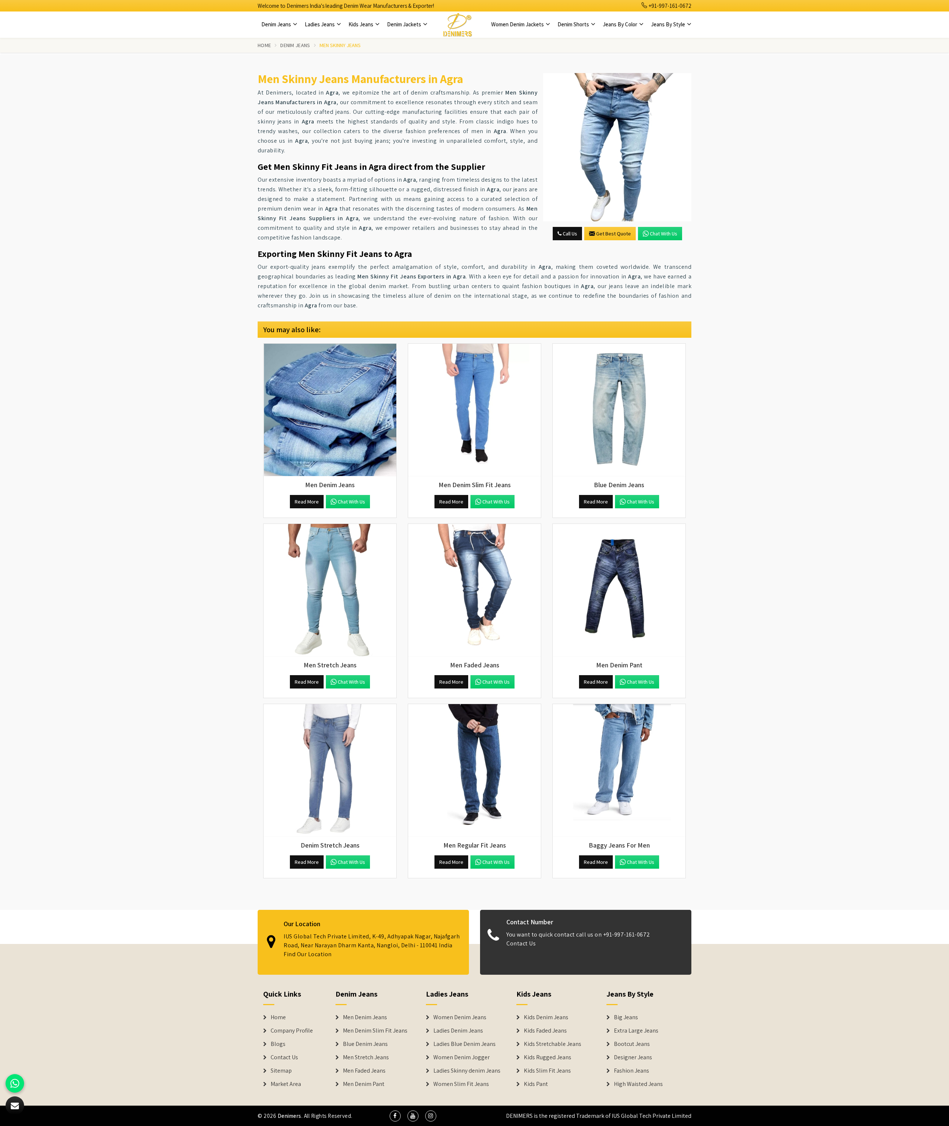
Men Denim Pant (363, 1084)
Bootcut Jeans (632, 1044)
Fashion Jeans (631, 1071)
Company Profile (292, 1031)
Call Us (569, 233)
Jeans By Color (620, 24)
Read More (307, 501)
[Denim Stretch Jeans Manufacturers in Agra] (330, 770)
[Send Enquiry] (617, 147)
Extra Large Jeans (636, 1031)
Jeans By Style (668, 24)
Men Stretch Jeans (366, 1057)
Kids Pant (536, 1084)
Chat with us (663, 233)
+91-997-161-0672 (669, 5)
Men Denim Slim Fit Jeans (375, 1031)
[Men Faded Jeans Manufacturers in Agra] (474, 590)
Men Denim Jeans (365, 1017)
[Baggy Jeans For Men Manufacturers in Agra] (619, 770)
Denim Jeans (276, 24)
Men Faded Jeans (364, 1071)
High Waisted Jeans (638, 1084)
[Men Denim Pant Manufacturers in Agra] (619, 590)
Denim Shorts (574, 24)
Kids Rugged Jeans (547, 1057)
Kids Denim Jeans (546, 1017)
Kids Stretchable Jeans (552, 1044)
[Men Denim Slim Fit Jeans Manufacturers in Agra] (474, 410)
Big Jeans (626, 1017)
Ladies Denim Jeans (458, 1031)
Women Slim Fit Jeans (461, 1084)
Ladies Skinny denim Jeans (466, 1071)
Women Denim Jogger (461, 1057)
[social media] (395, 1116)
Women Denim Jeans (459, 1017)
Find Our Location (308, 954)
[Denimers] (457, 24)
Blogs (278, 1044)
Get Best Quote (613, 233)
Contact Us (521, 943)
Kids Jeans (361, 24)
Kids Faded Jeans (545, 1031)
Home (264, 45)
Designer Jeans (633, 1057)
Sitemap (281, 1071)
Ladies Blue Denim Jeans (464, 1044)
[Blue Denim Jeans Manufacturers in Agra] (619, 410)
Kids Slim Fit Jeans (547, 1071)
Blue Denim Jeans (365, 1044)
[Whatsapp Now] (15, 1083)
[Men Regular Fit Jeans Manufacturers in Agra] (474, 770)
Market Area (286, 1084)
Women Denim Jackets (518, 24)
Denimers (289, 1115)
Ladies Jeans (320, 24)
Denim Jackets (404, 24)
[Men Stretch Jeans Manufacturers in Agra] (330, 590)
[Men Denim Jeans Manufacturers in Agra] (330, 410)
